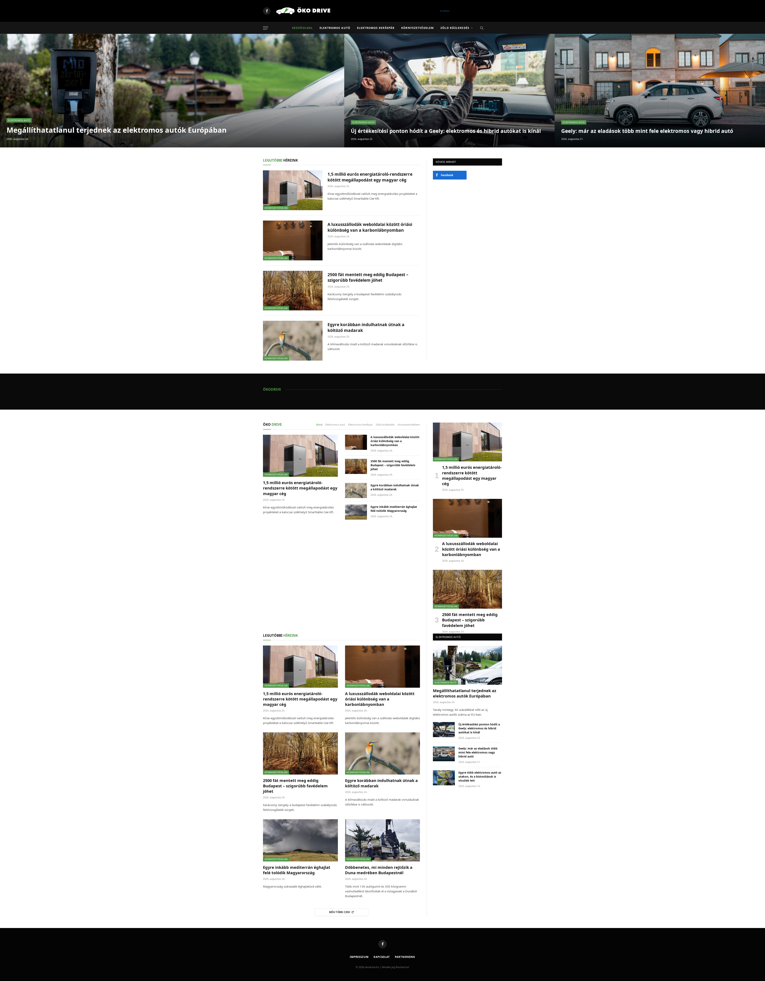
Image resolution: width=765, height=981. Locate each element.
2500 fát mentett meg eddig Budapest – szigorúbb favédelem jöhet (368, 277)
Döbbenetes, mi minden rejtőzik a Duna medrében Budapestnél (378, 870)
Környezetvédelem (417, 28)
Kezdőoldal (302, 28)
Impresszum (359, 957)
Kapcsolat (382, 957)
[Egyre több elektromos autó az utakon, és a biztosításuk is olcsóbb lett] (444, 777)
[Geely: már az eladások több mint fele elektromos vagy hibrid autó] (660, 90)
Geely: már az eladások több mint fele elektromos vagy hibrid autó (647, 131)
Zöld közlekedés (454, 28)
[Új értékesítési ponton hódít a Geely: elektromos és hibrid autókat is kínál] (449, 90)
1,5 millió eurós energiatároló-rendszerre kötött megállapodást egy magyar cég (370, 177)
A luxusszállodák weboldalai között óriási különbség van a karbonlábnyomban (370, 227)
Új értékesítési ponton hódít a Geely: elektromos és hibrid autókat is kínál (446, 131)
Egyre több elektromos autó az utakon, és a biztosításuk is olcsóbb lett (479, 776)
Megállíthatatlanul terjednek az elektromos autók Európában (117, 130)
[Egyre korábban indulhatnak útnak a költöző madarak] (293, 341)
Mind (319, 424)
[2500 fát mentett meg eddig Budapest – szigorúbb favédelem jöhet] (293, 291)
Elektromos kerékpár (375, 28)
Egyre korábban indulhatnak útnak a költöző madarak (366, 327)
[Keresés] (481, 28)
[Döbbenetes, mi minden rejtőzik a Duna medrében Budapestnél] (382, 840)
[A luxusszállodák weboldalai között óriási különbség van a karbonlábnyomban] (293, 240)
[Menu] (265, 28)
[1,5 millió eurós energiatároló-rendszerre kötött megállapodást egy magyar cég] (293, 190)
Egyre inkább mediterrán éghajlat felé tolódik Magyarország (394, 509)
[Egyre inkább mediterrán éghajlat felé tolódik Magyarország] (356, 512)
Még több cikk (339, 912)
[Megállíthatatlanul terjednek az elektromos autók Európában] (172, 90)
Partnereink (405, 957)
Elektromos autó (335, 28)
